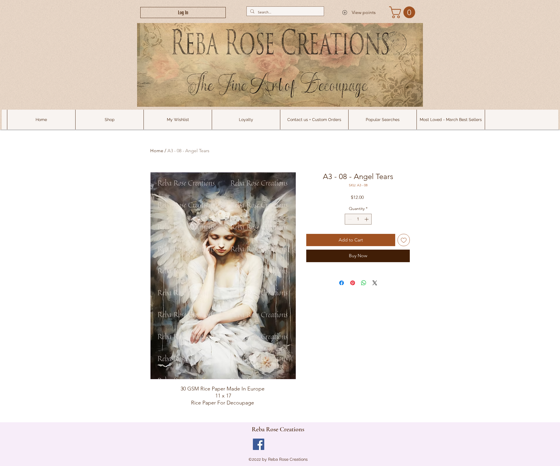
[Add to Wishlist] (404, 240)
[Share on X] (374, 282)
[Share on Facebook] (341, 282)
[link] (403, 12)
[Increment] (367, 219)
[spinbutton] (358, 219)
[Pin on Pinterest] (352, 282)
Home (156, 150)
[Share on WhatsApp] (363, 282)
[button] (382, 119)
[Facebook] (258, 444)
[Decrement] (349, 219)
